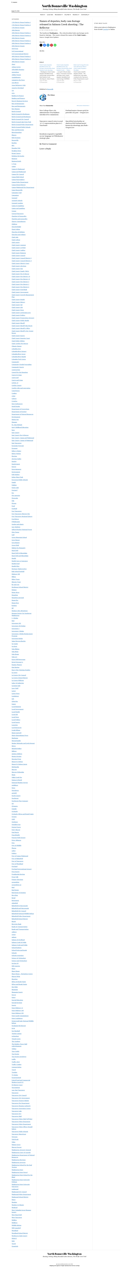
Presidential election (18, 874)
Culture (14, 398)
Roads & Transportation (19, 927)
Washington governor (19, 1162)
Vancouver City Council (19, 1095)
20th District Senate (18, 46)
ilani (13, 621)
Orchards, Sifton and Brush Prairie (23, 814)
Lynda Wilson (16, 730)
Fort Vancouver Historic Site (21, 514)
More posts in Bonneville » (83, 105)
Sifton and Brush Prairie (19, 984)
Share (13, 969)
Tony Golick (15, 1051)
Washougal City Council (19, 1192)
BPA (13, 145)
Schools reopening (18, 955)
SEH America (16, 966)
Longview (15, 725)
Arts (13, 93)
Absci (13, 64)
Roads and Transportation (20, 929)
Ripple (14, 921)
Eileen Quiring (16, 454)
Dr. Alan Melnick (17, 425)
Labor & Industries (18, 683)
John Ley (14, 657)
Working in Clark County (19, 1236)
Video (13, 1142)
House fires (15, 603)
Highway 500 (16, 574)
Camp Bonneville (17, 190)
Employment (16, 464)
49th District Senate (18, 62)
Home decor (15, 592)
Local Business (16, 707)
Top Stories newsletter (19, 1057)
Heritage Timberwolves (19, 569)
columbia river (16, 349)
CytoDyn (14, 401)
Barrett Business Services (20, 101)
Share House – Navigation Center (22, 974)
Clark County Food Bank (19, 290)
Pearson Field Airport (18, 838)
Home (42, 14)
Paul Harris (15, 832)
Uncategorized (16, 1078)
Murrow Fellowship (18, 772)
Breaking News (16, 151)
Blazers (14, 135)
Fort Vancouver (17, 511)
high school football (18, 571)
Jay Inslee (15, 644)
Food (13, 506)
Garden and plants (18, 524)
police (14, 851)
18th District (16, 30)
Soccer (14, 995)
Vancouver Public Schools (20, 1131)
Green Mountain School (19, 537)
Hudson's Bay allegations (20, 611)
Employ (14, 461)
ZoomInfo (15, 1246)
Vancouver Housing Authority (21, 1106)
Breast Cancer (16, 153)
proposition (15, 882)
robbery (14, 932)
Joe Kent (14, 646)
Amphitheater (16, 77)
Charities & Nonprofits (19, 216)
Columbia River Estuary (19, 351)
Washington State (17, 1170)
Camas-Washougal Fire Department (23, 187)
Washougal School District (20, 1197)
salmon (14, 937)
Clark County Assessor (19, 245)
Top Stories (15, 1054)
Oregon (14, 817)
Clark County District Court (20, 263)
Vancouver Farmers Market (20, 1101)
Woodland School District (20, 1233)
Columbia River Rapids (19, 357)
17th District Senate (18, 28)
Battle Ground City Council (20, 119)
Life (13, 699)
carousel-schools (17, 200)
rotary (14, 934)
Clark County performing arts (21, 313)
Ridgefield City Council (19, 911)
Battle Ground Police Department (22, 124)
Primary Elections (17, 879)
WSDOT (14, 1238)
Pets (13, 843)
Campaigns (15, 195)
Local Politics (16, 720)
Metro (14, 746)
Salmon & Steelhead (18, 940)
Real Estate (15, 890)
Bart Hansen (16, 109)
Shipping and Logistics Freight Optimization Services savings (64, 1265)
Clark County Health (18, 299)
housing (14, 605)
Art (13, 90)
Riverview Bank (16, 924)
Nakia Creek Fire (17, 777)
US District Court (17, 1085)
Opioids (14, 809)
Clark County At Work (19, 248)
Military (14, 751)
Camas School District (19, 185)
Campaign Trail (17, 193)
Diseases (14, 422)
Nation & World (17, 780)
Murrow (14, 769)
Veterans (14, 1137)
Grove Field (15, 545)
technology (15, 1036)
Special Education (17, 1000)
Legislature (15, 696)
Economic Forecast (18, 446)
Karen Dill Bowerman (18, 659)
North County (16, 796)
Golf (13, 535)
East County (15, 433)
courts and (15, 378)
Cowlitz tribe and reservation (21, 388)
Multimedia (15, 767)
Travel (14, 1070)
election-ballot (16, 459)
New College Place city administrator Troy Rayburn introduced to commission (49, 112)
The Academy (16, 1041)
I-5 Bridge (15, 618)
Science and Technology (19, 961)
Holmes (14, 590)
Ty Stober (15, 1075)
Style (13, 1028)
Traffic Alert (16, 1062)
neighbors (15, 785)
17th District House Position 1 (21, 22)
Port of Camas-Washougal (20, 856)
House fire (15, 600)
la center (14, 673)
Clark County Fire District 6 (20, 287)
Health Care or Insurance (20, 561)
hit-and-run (15, 584)
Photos (14, 848)
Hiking (14, 577)
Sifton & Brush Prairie (19, 982)
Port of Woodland (17, 864)
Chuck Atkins (16, 229)
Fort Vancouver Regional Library (22, 516)
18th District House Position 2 (21, 35)
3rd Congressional (17, 51)
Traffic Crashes (16, 1064)
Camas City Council (18, 174)
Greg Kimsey (16, 543)
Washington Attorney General (21, 1150)
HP (13, 608)
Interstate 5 (15, 629)
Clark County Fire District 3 (20, 282)
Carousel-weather (17, 203)
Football (14, 509)
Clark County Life (17, 307)
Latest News (15, 693)
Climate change (17, 346)
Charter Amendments (19, 221)
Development (16, 417)
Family (14, 482)
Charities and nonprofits (19, 219)
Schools (14, 953)
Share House (16, 971)
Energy (14, 467)
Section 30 (15, 963)
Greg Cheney (16, 540)
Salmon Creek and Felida (19, 945)
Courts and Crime (17, 380)
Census (14, 211)
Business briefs (16, 161)
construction (16, 370)
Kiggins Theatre (17, 665)
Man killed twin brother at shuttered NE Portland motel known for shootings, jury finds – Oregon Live (77, 124)
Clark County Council (18, 255)
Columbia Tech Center (19, 359)
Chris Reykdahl (16, 227)
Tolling (14, 1049)
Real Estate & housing (19, 893)
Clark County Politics (18, 315)
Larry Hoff (15, 688)
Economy (15, 448)
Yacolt (14, 1244)
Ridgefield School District (20, 919)
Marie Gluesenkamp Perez (20, 735)
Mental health (16, 741)
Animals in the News (18, 80)
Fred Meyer (15, 519)
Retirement (15, 900)
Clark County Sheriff (18, 323)
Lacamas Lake (16, 686)
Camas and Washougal (19, 172)
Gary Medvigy (16, 527)
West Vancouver (17, 1217)
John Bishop (15, 649)
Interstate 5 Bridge (18, 631)
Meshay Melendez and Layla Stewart (23, 743)
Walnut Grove (16, 1145)
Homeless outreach (18, 598)
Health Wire (15, 566)
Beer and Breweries (18, 130)
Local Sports (16, 722)
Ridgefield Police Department (21, 916)
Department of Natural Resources (22, 414)
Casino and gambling (18, 208)
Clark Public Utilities (18, 341)
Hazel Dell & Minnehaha (19, 553)
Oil (13, 803)
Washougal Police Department (21, 1194)
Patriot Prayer (16, 827)
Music (13, 775)
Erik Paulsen (15, 474)
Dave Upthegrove (17, 404)
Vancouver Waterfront (19, 1134)
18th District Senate (18, 38)
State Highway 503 (18, 1013)
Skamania (15, 989)
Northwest (15, 798)
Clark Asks (15, 237)
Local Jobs (50, 14)
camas (14, 166)
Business (75, 14)
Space (13, 997)
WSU (13, 1241)
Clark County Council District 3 (22, 258)
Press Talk (15, 877)
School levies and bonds (19, 950)
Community (84, 14)
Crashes (14, 393)
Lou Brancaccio (16, 728)
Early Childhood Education (20, 427)
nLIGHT (14, 793)
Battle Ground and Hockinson (21, 117)
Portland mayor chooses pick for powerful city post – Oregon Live (77, 111)
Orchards (15, 811)
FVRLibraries (16, 522)
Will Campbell (16, 1228)
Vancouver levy (16, 1114)
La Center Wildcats (18, 680)
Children (14, 224)
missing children (17, 754)
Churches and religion (19, 235)
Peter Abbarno (16, 840)
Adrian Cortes (16, 67)
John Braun (15, 654)
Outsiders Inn (16, 824)
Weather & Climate (18, 1205)
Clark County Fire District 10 (21, 276)
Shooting (14, 979)
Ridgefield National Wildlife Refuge (23, 914)
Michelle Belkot (17, 748)
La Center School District (20, 678)
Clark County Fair (17, 269)
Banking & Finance (18, 96)
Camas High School (18, 177)
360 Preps (15, 49)
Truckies (14, 1072)
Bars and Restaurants (18, 106)
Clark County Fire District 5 (20, 284)
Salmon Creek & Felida (19, 942)
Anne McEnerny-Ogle (19, 85)
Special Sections (17, 1003)
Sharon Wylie (16, 976)
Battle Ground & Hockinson (20, 114)
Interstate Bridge (17, 638)
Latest (14, 691)
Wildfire (14, 1220)
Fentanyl (14, 490)
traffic (14, 1059)
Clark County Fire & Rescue (20, 274)
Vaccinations (16, 1087)
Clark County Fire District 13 (21, 279)
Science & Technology (19, 958)
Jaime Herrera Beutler (19, 641)
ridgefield (15, 903)
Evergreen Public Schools (20, 480)
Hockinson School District (20, 587)
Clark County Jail (17, 305)
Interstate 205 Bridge (18, 626)
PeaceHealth (16, 835)
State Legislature (17, 1018)
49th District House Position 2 (21, 59)
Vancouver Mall (17, 1116)
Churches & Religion (18, 232)
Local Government (18, 709)
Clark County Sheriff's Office (21, 328)
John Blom (15, 652)
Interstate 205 (16, 623)
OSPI (13, 819)
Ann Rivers (15, 83)
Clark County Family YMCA (20, 271)
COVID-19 (15, 383)
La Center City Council (19, 675)
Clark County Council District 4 (22, 261)
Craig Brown (16, 391)
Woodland (15, 1230)
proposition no (16, 885)
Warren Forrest (17, 1147)
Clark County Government (20, 292)
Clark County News (18, 310)
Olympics (15, 806)
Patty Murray (16, 830)
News (13, 788)
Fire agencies (16, 495)
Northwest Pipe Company (20, 801)
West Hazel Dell (17, 1215)
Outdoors (15, 822)
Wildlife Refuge (16, 1225)
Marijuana (15, 738)
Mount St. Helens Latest (19, 764)
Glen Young (15, 532)
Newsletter (15, 790)
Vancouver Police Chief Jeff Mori (22, 1119)
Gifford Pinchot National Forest (22, 529)
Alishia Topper (16, 75)
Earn (13, 430)
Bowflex (14, 143)
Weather (14, 1202)
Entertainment (16, 469)
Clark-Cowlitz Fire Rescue (20, 343)
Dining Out (15, 419)
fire (13, 493)
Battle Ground (16, 111)
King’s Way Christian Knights (21, 670)
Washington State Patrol (19, 1172)
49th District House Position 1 (21, 56)
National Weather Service (20, 783)
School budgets (16, 948)
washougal (15, 1189)
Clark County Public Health (20, 320)
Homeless (15, 595)
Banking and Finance (18, 98)
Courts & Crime (17, 375)
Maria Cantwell (16, 733)
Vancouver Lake (17, 1111)
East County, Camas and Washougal (23, 438)
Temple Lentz (16, 1039)
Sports (14, 1005)
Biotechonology (17, 132)
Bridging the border (18, 156)
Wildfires (14, 1223)
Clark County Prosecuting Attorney (23, 318)
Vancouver (15, 1093)
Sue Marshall (16, 1031)
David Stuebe (16, 406)
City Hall (67, 14)
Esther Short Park (17, 477)
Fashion (14, 485)
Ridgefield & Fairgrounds (20, 906)
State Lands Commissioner (20, 1016)
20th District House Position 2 (21, 43)
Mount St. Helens (17, 762)
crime (13, 396)
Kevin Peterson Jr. (17, 662)
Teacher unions (16, 1034)
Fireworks (15, 498)
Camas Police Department (20, 182)
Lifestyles (15, 701)
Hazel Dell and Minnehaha (20, 556)
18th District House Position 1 (21, 33)
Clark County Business (19, 253)
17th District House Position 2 (21, 25)
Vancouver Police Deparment (21, 1122)
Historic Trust (16, 582)
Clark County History (18, 302)
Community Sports (18, 367)
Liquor (14, 704)
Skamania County (17, 992)
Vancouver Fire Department (20, 1103)
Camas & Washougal (18, 169)
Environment (16, 472)
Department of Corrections (20, 409)
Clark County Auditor (18, 250)
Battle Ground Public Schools (21, 127)
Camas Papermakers (18, 179)
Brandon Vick (16, 148)
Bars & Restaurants (18, 104)
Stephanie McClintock (19, 1026)
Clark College (16, 240)
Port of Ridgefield (17, 859)
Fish (13, 501)
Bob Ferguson (16, 138)
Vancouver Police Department (21, 1124)
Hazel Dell (15, 550)
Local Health (16, 712)
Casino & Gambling (18, 206)
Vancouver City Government (21, 1098)
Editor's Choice (16, 451)
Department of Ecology (19, 412)
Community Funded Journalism (22, 364)
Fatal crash (15, 488)
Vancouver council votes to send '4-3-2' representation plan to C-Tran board (51, 123)
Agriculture (15, 72)
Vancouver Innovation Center (21, 1108)
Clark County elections (19, 266)
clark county (16, 242)
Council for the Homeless (20, 372)
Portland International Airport (22, 869)
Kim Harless (15, 667)
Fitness (14, 503)
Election (14, 456)
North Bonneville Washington (64, 6)
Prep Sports (15, 872)
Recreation (58, 14)
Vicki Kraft (15, 1139)
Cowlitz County (17, 385)
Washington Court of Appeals (21, 1152)
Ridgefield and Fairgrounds (20, 908)
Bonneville (15, 140)
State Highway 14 (17, 1008)
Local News (15, 717)
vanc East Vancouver (18, 1090)
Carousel (14, 198)
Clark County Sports (18, 336)
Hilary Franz (16, 579)
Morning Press (16, 759)
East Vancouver (17, 443)
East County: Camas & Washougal (22, 440)
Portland (14, 866)
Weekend (14, 1207)
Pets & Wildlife (16, 845)
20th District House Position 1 (21, 41)
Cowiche (105, 29)
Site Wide (15, 987)
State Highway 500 (18, 1010)
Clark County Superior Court (21, 338)
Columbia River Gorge (18, 354)
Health (14, 558)
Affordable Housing (18, 69)
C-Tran (14, 164)
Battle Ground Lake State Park (21, 122)
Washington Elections (19, 1160)
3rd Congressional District (20, 54)
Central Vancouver (18, 214)
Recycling (15, 895)
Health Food (15, 564)
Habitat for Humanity (18, 548)
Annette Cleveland (18, 88)
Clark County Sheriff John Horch (22, 326)
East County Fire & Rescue (20, 435)
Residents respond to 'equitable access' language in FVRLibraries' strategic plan (51, 136)
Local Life (15, 714)
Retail (13, 898)
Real (13, 887)
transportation (16, 1067)
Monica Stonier (16, 756)
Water (14, 1200)
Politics (14, 853)
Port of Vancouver (17, 861)
